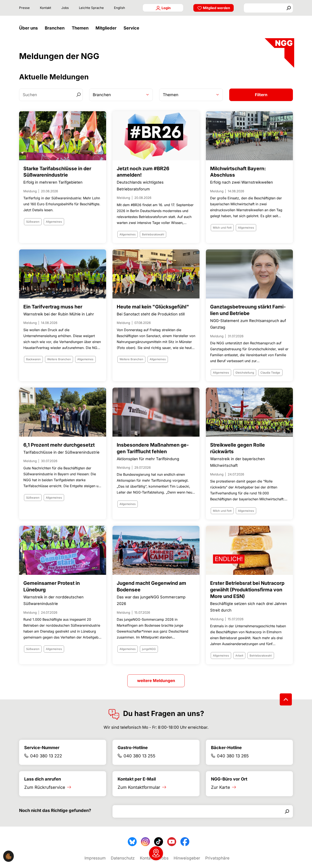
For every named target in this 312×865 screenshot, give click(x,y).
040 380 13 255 (139, 755)
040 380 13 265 (233, 755)
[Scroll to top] (286, 699)
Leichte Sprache (91, 8)
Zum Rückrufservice (44, 787)
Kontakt (45, 8)
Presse (24, 8)
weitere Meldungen (156, 680)
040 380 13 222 (46, 755)
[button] (29, 28)
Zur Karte (220, 787)
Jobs (65, 8)
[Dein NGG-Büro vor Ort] (156, 853)
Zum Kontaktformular (139, 787)
